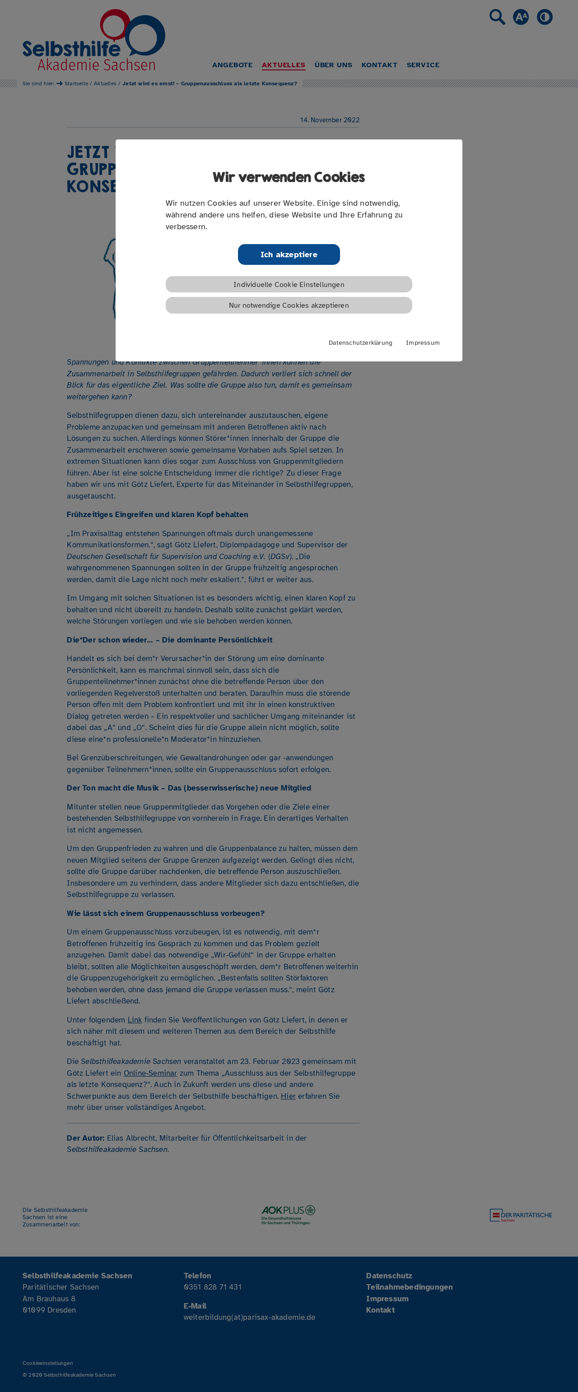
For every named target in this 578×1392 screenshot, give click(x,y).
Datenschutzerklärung (360, 342)
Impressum (423, 342)
